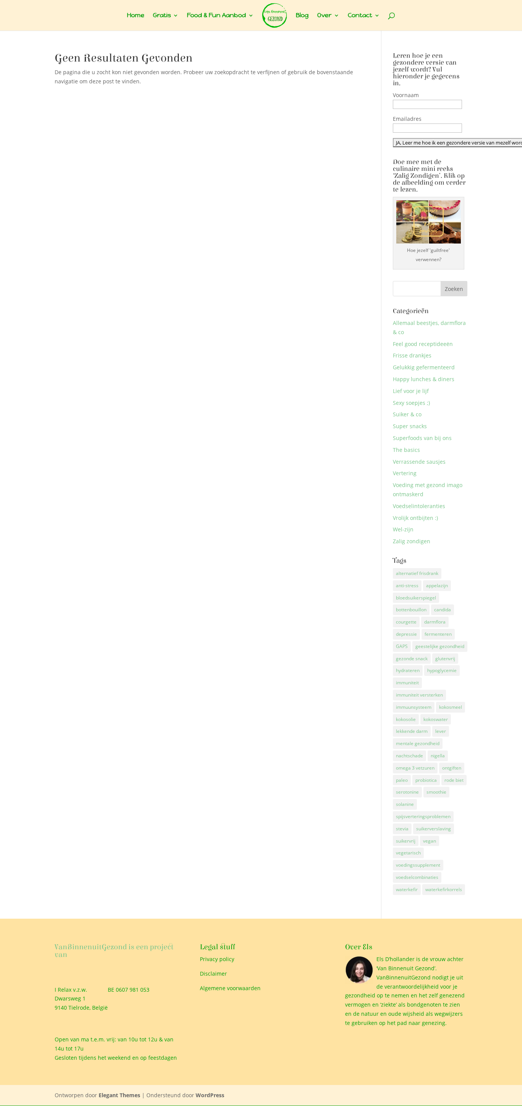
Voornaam (406, 95)
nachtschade (409, 755)
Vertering (405, 473)
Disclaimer (213, 973)
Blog (302, 16)
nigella (438, 755)
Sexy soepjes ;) (411, 402)
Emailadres (407, 118)
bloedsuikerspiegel (416, 597)
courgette (406, 622)
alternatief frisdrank (417, 573)
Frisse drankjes (412, 355)
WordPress (210, 1095)
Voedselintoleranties (419, 506)
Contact (360, 16)
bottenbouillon (411, 609)
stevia (402, 828)
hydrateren (408, 670)
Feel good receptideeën (423, 344)
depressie (406, 634)
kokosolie (406, 719)
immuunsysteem (413, 707)
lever (440, 731)
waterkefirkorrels (443, 889)
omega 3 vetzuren (415, 768)
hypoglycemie (442, 670)
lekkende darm (412, 731)
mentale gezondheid (417, 743)
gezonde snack (412, 658)
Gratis (162, 16)
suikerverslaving (433, 828)
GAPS (402, 646)
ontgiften (451, 768)
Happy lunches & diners (423, 379)
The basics (406, 449)
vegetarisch (408, 852)
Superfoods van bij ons (422, 438)
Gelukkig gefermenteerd (424, 367)
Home (135, 16)
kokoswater (435, 719)
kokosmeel (450, 707)
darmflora (435, 622)
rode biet (454, 780)
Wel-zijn (403, 529)
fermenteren (438, 634)
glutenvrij (445, 658)
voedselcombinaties (417, 877)
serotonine (407, 792)
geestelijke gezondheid (439, 646)
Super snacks (410, 426)
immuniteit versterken (419, 695)
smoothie (436, 792)
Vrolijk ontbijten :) (415, 517)
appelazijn (437, 585)
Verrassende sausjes (419, 461)
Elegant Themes (119, 1095)
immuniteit (407, 682)
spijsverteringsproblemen (423, 816)
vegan (429, 841)
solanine (405, 804)
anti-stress (407, 585)
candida (442, 609)
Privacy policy (217, 959)
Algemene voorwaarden (230, 988)
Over (324, 16)
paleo (402, 780)
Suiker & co (407, 414)
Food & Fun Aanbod (216, 16)
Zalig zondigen (411, 541)
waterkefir (407, 889)
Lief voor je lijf (411, 391)
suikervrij (405, 841)
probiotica (426, 780)
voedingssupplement (418, 865)
